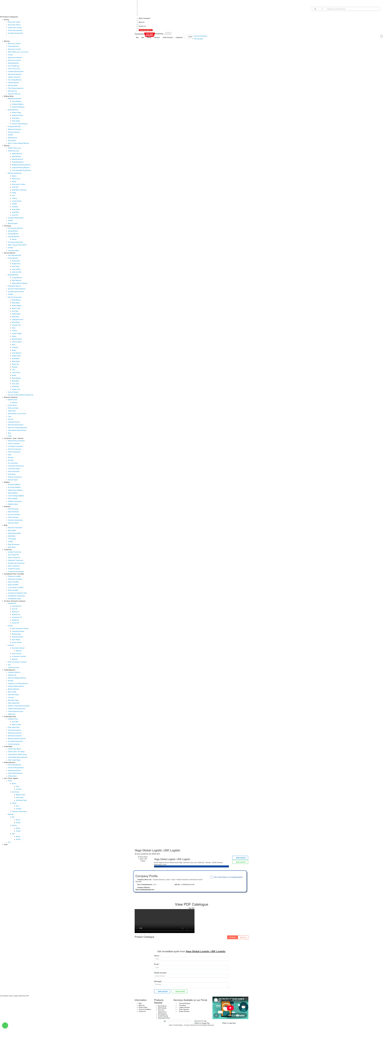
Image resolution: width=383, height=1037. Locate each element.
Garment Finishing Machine (16, 289)
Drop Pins (15, 215)
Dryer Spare (12, 474)
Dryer (9, 455)
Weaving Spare (13, 223)
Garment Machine (9, 253)
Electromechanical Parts (15, 425)
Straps (14, 350)
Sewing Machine (13, 275)
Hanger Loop (16, 389)
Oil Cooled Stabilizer (14, 487)
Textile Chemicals (13, 667)
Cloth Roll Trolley (13, 695)
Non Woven (15, 792)
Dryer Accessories (13, 471)
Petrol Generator (13, 509)
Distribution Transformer (15, 560)
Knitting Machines (9, 762)
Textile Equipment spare (15, 711)
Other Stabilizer (13, 498)
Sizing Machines (13, 110)
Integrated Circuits (14, 422)
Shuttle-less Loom (13, 151)
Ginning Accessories (200, 36)
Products (232, 937)
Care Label (15, 384)
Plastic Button (16, 314)
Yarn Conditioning (13, 66)
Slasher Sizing (16, 112)
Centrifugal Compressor (15, 446)
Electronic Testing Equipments (17, 427)
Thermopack (12, 539)
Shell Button (16, 358)
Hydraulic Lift (12, 675)
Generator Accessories (15, 520)
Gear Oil (14, 609)
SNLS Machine (16, 280)
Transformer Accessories (16, 571)
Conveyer (11, 697)
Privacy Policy (143, 1007)
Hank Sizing (15, 118)
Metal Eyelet (16, 361)
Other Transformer (14, 566)
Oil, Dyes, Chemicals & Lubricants (14, 601)
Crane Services (184, 1009)
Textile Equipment (9, 670)
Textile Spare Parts (10, 716)
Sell (143, 37)
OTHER (10, 135)
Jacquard (15, 207)
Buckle (14, 375)
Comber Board (16, 201)
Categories (179, 37)
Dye (9, 665)
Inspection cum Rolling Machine (18, 683)
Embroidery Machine (14, 286)
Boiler (6, 525)
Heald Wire (15, 212)
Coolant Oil (15, 623)
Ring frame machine (14, 60)
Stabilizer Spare (13, 504)
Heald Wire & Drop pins (19, 190)
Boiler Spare (12, 547)
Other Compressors (14, 452)
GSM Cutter (11, 714)
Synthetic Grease (17, 637)
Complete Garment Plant (16, 291)
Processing (7, 226)
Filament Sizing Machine (19, 124)
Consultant (182, 1005)
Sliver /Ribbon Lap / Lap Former (18, 52)
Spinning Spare (13, 85)
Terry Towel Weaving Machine (21, 170)
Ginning (6, 20)
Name (157, 955)
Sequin (14, 336)
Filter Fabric (20, 797)
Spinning (6, 41)
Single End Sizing (17, 115)
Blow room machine (14, 43)
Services (157, 37)
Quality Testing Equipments (16, 709)
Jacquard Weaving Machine (21, 167)
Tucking (14, 198)
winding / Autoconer (14, 77)
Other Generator (13, 517)
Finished (18, 789)
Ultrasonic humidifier (14, 576)
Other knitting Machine (15, 773)
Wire (9, 433)
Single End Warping (18, 107)
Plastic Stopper (16, 305)
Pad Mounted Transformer (16, 563)
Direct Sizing (16, 121)
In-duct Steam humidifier (15, 587)
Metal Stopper (16, 378)
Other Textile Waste (14, 760)
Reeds (14, 181)
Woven (14, 783)
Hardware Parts (13, 719)
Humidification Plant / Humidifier (14, 574)
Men (13, 817)
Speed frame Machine (15, 57)
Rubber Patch (16, 356)
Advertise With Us (145, 30)
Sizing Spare (12, 140)
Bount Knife (15, 266)
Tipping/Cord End (17, 319)
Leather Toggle (17, 333)
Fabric (10, 781)
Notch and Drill (16, 272)
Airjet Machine (16, 156)
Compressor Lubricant (19, 656)
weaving (14, 402)
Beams (14, 176)
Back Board (15, 381)
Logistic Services (184, 1007)
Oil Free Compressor (14, 449)
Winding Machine (13, 63)
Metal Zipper (16, 303)
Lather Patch (16, 372)
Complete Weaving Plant (16, 218)
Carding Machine (13, 46)
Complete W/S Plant (14, 126)
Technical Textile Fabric (19, 811)
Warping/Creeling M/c (15, 98)
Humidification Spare (14, 599)
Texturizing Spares (14, 744)
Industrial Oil (12, 603)
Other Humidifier (13, 590)
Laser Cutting (16, 269)
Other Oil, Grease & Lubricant (17, 662)
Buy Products (162, 1006)
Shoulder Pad (16, 325)
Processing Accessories (15, 242)
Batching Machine (13, 689)
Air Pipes (11, 460)
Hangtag (14, 367)
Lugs (9, 416)
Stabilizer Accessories (15, 501)
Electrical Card (12, 400)
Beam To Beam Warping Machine (18, 143)
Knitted (14, 803)
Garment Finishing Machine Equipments (20, 395)
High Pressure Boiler (14, 533)
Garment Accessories (15, 297)
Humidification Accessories (16, 596)
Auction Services (184, 1011)
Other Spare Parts (13, 727)
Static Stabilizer (13, 493)
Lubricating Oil (16, 606)
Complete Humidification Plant (17, 593)
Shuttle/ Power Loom (14, 148)
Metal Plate (15, 317)
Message (158, 981)
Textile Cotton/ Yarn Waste (16, 752)
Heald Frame (16, 179)
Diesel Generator (13, 512)
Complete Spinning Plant (16, 71)
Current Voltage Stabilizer (16, 496)
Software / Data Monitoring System (19, 706)
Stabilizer (7, 482)
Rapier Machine (17, 154)
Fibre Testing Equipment (15, 88)
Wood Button (16, 322)
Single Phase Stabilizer (15, 490)
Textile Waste (8, 746)
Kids (13, 834)
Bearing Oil (15, 612)
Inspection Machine (14, 672)
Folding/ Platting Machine (16, 686)
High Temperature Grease (20, 628)
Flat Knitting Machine (14, 765)
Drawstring (15, 386)
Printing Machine (13, 234)
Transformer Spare (14, 569)
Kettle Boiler (12, 536)
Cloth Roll (15, 187)
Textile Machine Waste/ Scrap (17, 754)
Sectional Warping (17, 104)
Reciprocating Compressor (16, 441)
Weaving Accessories (14, 173)
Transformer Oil (17, 617)
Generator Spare (13, 523)
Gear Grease (16, 640)
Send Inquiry (241, 858)
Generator (7, 506)
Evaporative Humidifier (15, 579)
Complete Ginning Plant (15, 33)
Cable (10, 436)
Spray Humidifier (13, 585)
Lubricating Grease (18, 631)
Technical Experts (184, 1003)
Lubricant (11, 645)
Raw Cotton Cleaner (14, 25)
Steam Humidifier (13, 582)
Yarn (9, 842)
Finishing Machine (13, 236)
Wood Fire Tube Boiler (15, 528)
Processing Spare (13, 250)
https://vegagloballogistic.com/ (144, 889)
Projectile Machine (18, 162)
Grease (10, 626)
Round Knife (16, 261)
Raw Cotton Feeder (14, 22)
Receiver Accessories (15, 477)
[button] (5, 1025)
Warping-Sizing (8, 96)
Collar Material (16, 353)
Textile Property (163, 1016)
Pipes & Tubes (16, 724)
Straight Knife (16, 264)
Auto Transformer (13, 555)
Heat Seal (15, 311)
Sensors (10, 419)
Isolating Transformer (14, 552)
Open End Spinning (14, 94)
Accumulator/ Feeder (18, 184)
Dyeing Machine (13, 231)
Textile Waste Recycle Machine (18, 757)
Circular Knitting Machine (16, 768)
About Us (141, 22)
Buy (137, 37)
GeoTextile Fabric (21, 800)
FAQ (140, 1003)
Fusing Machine (17, 278)
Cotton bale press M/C (15, 30)
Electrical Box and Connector (17, 414)
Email (157, 964)
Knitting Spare (12, 776)
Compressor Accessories (16, 466)
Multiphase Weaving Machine (21, 165)
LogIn (190, 37)
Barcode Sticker (17, 339)
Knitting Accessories (14, 770)
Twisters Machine (13, 83)
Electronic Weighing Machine (17, 678)
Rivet (13, 345)
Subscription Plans (164, 1018)
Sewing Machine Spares (19, 283)
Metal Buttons (16, 300)
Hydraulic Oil (16, 614)
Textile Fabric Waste (14, 749)
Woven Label (16, 308)
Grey (17, 786)
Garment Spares (13, 392)
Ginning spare (198, 39)
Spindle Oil (15, 620)
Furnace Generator (14, 514)
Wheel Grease (16, 634)
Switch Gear (12, 411)
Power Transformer (14, 557)
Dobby (14, 193)
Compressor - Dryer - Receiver (13, 438)
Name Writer (16, 209)
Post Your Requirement (162, 1011)
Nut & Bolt (15, 722)
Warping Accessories (14, 129)
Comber (10, 55)
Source (149, 37)
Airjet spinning (12, 91)
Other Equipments (13, 703)
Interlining (15, 347)
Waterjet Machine (17, 159)
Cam (13, 195)
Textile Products (168, 37)
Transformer (8, 550)
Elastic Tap (15, 364)
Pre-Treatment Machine (15, 228)
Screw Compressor (14, 443)
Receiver (11, 457)
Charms (14, 331)
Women (14, 825)
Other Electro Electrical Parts (17, 430)
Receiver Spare (13, 480)
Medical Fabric (20, 795)
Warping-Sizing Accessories (16, 738)
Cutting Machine (13, 258)
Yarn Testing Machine (15, 80)
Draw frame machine (14, 49)
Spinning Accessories (14, 74)
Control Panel (12, 405)
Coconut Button (17, 342)
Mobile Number (160, 972)
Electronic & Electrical (11, 397)
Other (6, 844)
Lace (13, 370)
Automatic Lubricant (18, 648)
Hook (13, 328)
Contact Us (142, 26)
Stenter (14, 239)
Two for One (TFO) (14, 69)
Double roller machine (15, 28)
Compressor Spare (14, 469)
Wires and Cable (13, 408)
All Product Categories (9, 16)
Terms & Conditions (145, 1009)
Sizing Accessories (14, 132)
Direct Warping (16, 101)
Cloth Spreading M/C (14, 255)
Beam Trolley (12, 692)
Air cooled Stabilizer (14, 485)
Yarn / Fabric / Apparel (11, 778)
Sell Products (162, 1008)
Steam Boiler (12, 530)
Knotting (10, 681)
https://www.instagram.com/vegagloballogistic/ (228, 877)
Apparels (11, 814)
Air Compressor (13, 463)
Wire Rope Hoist (13, 700)
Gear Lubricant (16, 653)
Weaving (6, 146)
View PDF (191, 908)
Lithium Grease (17, 642)
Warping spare (12, 138)
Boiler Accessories (14, 544)
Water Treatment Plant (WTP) (17, 245)
